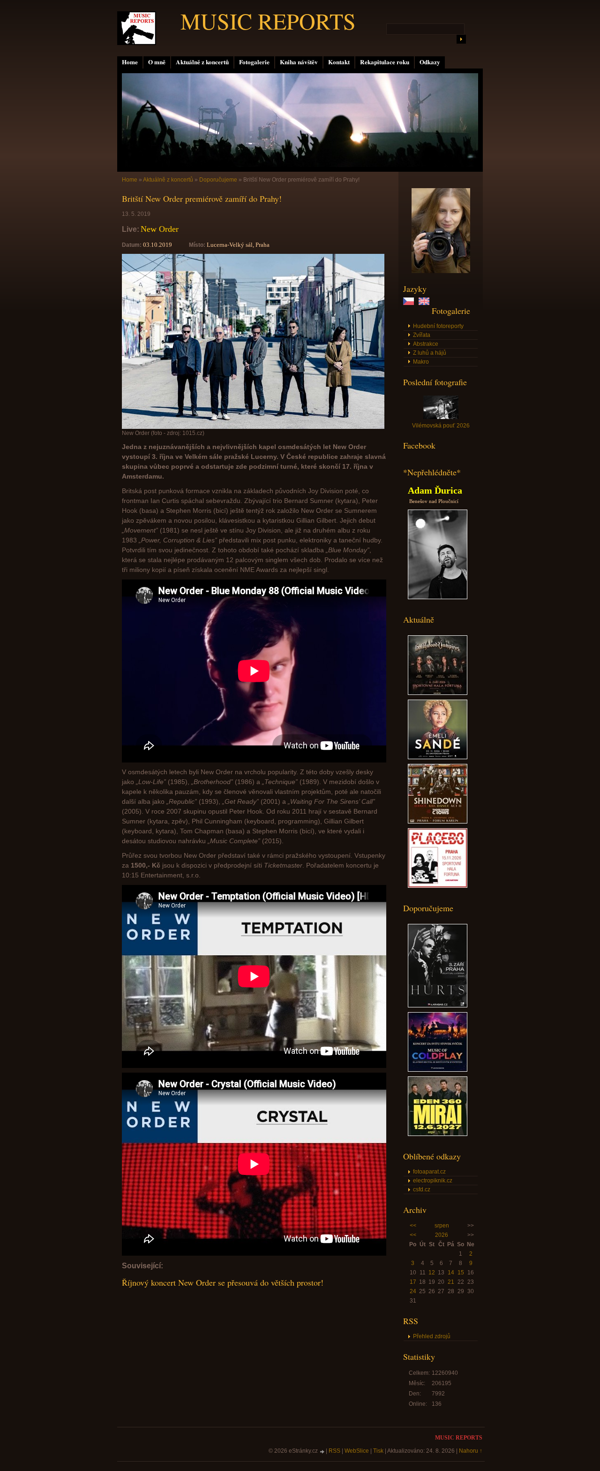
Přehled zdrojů (431, 1336)
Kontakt (339, 62)
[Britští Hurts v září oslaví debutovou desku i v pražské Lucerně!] (437, 1005)
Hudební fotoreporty (438, 326)
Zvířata (421, 335)
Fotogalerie (254, 62)
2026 (441, 1235)
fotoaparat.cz (429, 1171)
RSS (334, 1451)
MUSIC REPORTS (268, 21)
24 (413, 1291)
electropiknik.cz (432, 1180)
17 (413, 1282)
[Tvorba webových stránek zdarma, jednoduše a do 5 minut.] (322, 1451)
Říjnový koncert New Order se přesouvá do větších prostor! (222, 1282)
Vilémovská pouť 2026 (441, 425)
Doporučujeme (218, 179)
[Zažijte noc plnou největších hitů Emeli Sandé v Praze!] (437, 757)
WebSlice (357, 1451)
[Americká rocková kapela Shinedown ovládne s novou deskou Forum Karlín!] (437, 821)
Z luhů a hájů (429, 353)
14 (451, 1272)
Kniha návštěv (299, 62)
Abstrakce (425, 344)
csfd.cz (421, 1189)
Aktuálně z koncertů (202, 62)
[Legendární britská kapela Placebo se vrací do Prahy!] (437, 886)
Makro (421, 361)
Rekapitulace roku (384, 62)
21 (451, 1282)
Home (130, 62)
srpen (442, 1225)
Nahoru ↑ (470, 1451)
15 (461, 1272)
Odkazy (430, 62)
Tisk (378, 1451)
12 (431, 1272)
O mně (156, 62)
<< (413, 1225)
